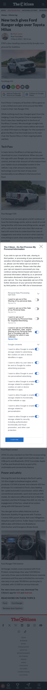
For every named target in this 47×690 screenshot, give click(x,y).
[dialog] (23, 345)
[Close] (41, 247)
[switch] (37, 300)
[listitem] (23, 294)
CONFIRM (14, 439)
